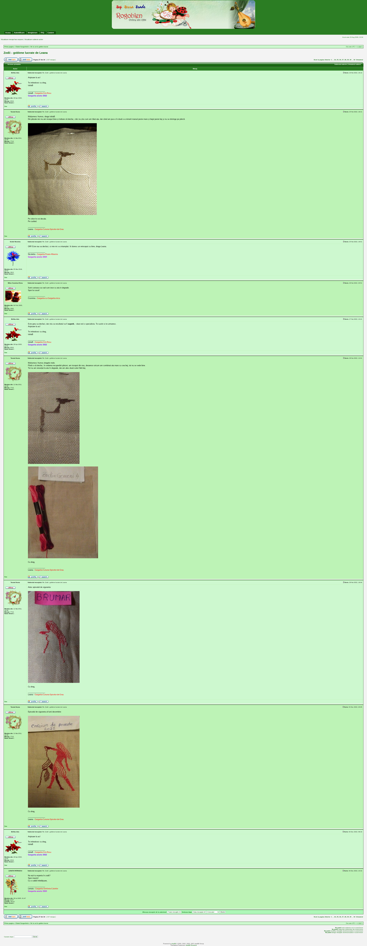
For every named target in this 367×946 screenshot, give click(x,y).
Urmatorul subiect (354, 64)
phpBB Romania (191, 945)
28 (345, 60)
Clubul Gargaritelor (22, 46)
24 (335, 60)
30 (350, 60)
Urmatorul (359, 60)
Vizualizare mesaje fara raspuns (12, 39)
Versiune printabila (14, 64)
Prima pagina (9, 46)
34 (354, 60)
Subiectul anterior (340, 64)
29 (348, 60)
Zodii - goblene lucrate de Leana (26, 52)
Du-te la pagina (319, 60)
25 (337, 60)
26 (340, 60)
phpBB (173, 943)
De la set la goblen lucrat (39, 46)
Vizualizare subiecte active (34, 39)
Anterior (327, 60)
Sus (5, 106)
